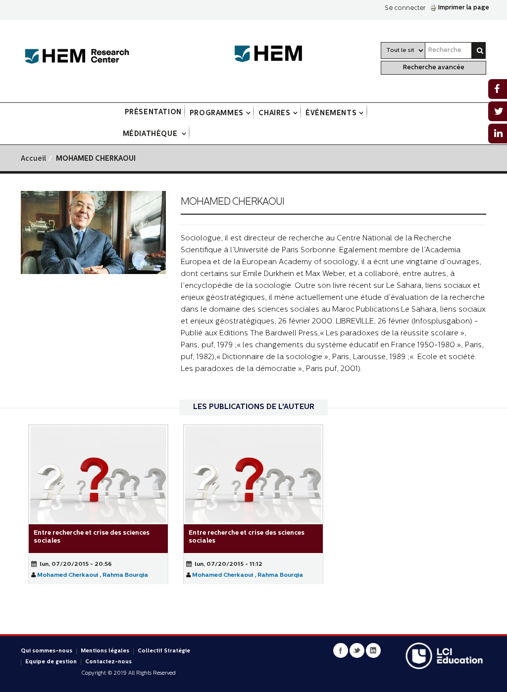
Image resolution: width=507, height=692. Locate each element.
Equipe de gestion (51, 662)
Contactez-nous (108, 662)
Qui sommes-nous (46, 651)
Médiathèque (151, 134)
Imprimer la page (463, 7)
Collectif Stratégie (164, 651)
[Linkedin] (373, 650)
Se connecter (405, 8)
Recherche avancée (433, 67)
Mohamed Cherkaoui (67, 575)
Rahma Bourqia (125, 575)
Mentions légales (105, 651)
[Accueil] (77, 57)
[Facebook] (340, 650)
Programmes (217, 113)
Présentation (153, 112)
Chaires (274, 113)
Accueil (33, 159)
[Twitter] (357, 650)
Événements (330, 113)
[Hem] (273, 54)
